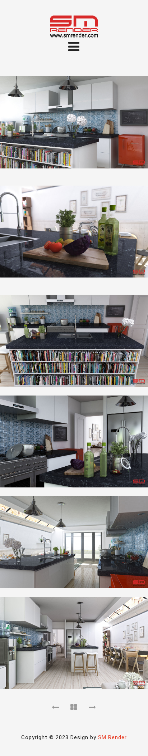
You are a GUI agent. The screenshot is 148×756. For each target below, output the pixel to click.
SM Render (112, 737)
